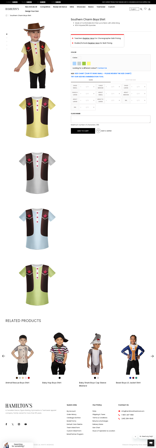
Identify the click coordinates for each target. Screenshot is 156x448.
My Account (71, 411)
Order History (71, 414)
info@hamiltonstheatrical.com (133, 411)
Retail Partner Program (75, 434)
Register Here (88, 38)
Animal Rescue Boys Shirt (17, 382)
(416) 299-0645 (127, 418)
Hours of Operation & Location (104, 431)
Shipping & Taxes (99, 414)
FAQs (94, 411)
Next (152, 356)
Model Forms (71, 421)
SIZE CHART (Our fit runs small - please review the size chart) (103, 73)
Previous (3, 356)
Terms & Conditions (100, 418)
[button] (87, 77)
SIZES (91, 80)
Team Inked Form (73, 427)
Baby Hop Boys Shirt (51, 382)
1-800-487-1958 (128, 415)
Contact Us (102, 68)
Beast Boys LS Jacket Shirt (128, 382)
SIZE (101, 73)
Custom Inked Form (74, 431)
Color (73, 52)
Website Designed (129, 445)
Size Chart (96, 427)
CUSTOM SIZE (131, 80)
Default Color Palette (74, 424)
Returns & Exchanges (100, 421)
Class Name (75, 114)
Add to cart (83, 131)
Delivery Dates (98, 424)
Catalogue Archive (74, 418)
